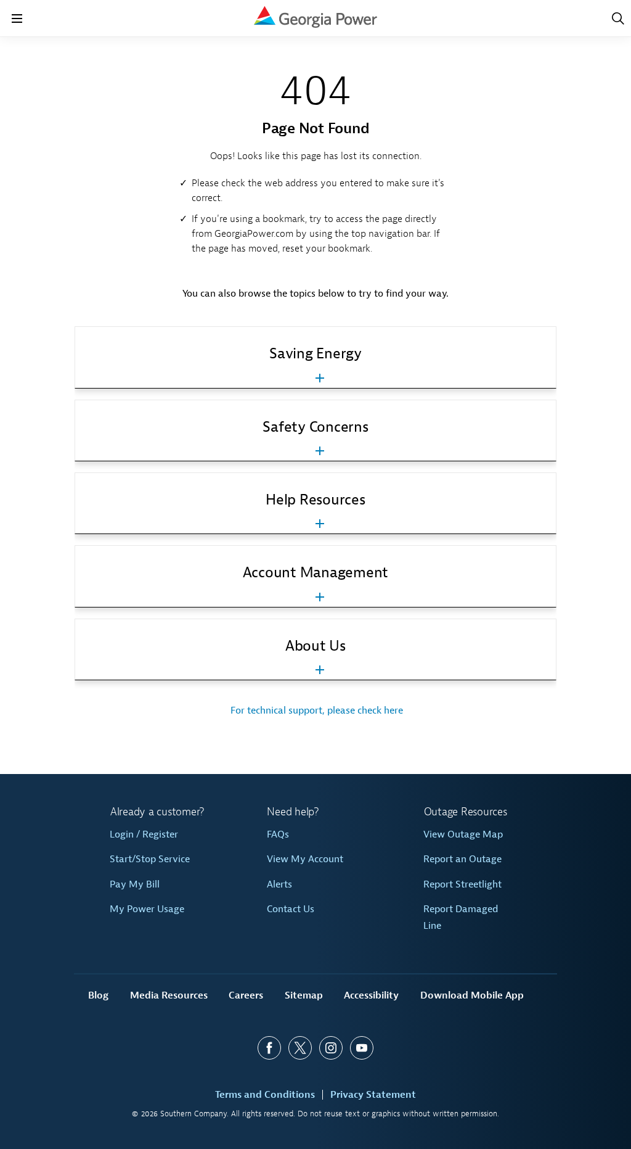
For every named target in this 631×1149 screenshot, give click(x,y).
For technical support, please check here (315, 710)
